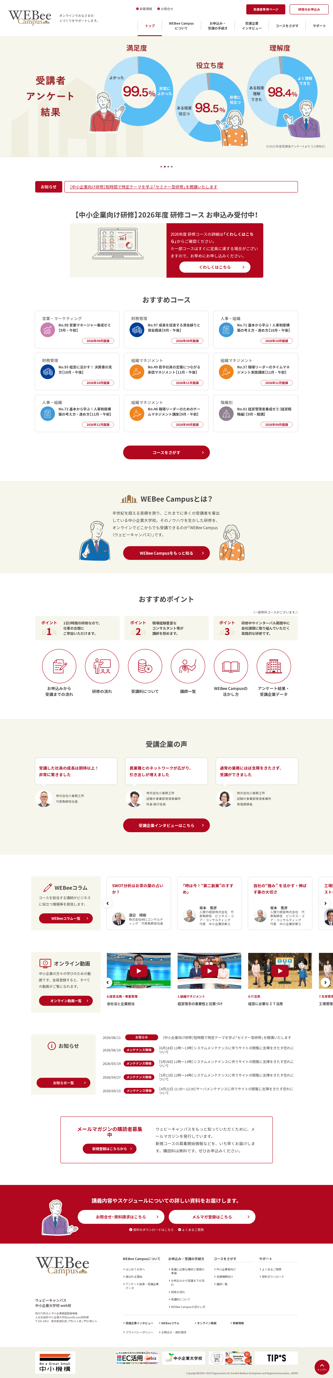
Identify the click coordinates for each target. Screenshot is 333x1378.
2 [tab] (165, 167)
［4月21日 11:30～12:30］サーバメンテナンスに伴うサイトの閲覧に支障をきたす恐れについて (226, 1090)
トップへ (322, 1369)
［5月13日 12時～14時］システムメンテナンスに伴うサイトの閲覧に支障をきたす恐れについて (226, 1077)
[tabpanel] (166, 96)
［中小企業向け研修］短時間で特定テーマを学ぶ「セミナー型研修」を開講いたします (143, 186)
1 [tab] (161, 167)
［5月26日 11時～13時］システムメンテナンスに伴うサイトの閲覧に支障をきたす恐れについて (226, 1063)
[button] (325, 903)
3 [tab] (168, 167)
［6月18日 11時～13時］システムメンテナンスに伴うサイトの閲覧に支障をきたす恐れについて (226, 1049)
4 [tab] (172, 167)
